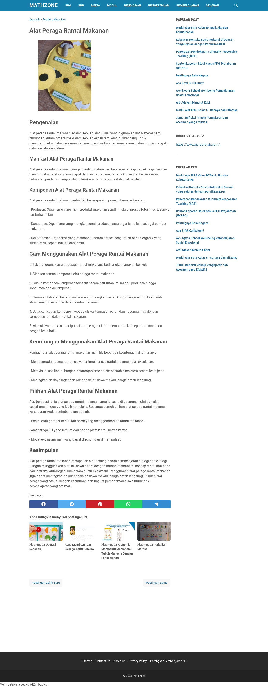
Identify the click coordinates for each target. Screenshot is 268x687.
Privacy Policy (138, 661)
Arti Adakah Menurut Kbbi (193, 102)
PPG (68, 5)
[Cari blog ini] (236, 5)
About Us (119, 661)
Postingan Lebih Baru (46, 582)
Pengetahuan (158, 5)
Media (95, 5)
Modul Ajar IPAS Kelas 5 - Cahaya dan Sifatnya (207, 110)
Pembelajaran (187, 5)
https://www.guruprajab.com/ (198, 144)
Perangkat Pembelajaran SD (168, 661)
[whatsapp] (128, 504)
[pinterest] (100, 504)
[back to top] (259, 677)
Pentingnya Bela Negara (192, 75)
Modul (112, 5)
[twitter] (72, 504)
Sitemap (87, 661)
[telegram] (156, 504)
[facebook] (43, 504)
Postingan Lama (157, 582)
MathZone (43, 5)
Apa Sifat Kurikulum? (190, 83)
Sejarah (212, 5)
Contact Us (103, 661)
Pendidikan (132, 5)
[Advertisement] (100, 616)
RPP (81, 5)
